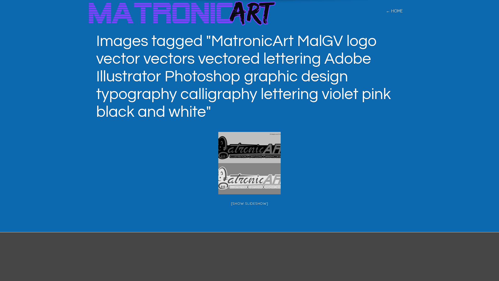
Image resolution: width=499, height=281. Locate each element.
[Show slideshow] (249, 203)
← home (394, 11)
